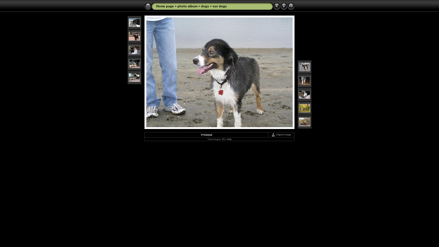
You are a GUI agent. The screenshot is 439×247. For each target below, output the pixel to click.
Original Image (283, 134)
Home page (165, 6)
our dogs (220, 6)
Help (229, 139)
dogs (205, 6)
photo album (187, 6)
